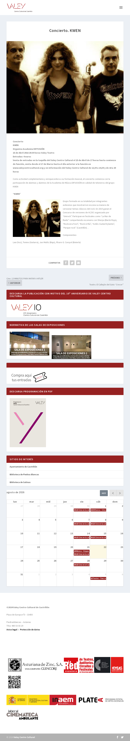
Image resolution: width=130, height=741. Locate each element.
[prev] (113, 493)
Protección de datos (30, 629)
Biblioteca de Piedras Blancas (24, 474)
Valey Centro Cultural (24, 737)
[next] (120, 493)
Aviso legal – (13, 629)
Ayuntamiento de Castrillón (23, 466)
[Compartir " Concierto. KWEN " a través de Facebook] (66, 263)
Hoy (104, 493)
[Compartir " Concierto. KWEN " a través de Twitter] (72, 263)
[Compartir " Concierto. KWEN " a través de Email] (78, 263)
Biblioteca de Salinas (20, 482)
